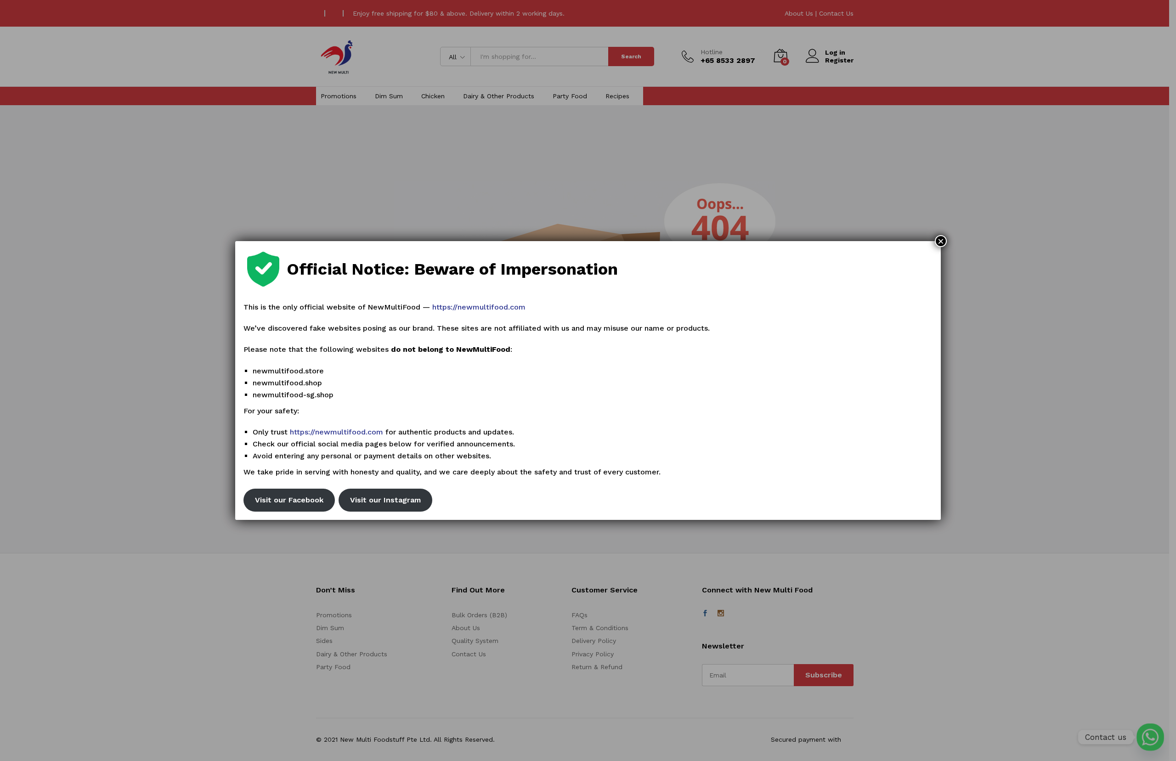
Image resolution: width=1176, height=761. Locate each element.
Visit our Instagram (385, 500)
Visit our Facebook (289, 500)
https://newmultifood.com (479, 307)
